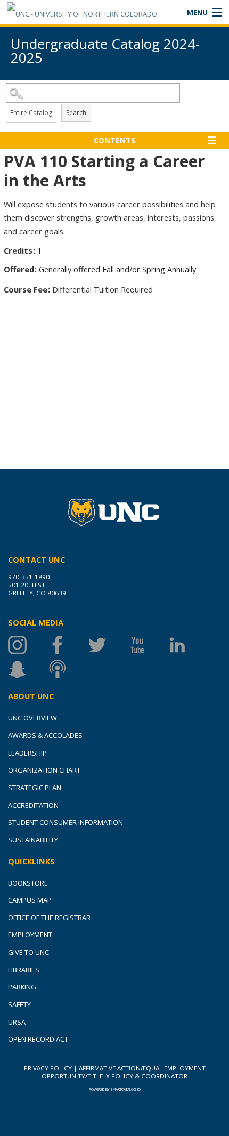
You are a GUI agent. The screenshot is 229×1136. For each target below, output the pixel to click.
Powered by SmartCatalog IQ (115, 1089)
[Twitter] (108, 645)
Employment (30, 934)
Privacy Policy (48, 1068)
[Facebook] (68, 645)
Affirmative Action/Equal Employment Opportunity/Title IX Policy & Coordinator (124, 1072)
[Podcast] (68, 669)
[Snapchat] (28, 669)
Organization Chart (44, 770)
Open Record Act (38, 1039)
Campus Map (30, 900)
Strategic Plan (34, 787)
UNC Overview (32, 718)
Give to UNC (28, 952)
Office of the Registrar (49, 917)
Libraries (23, 970)
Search (76, 112)
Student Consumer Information (65, 822)
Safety (19, 1004)
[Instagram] (28, 645)
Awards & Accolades (45, 735)
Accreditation (33, 805)
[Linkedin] (188, 645)
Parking (22, 987)
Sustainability (33, 840)
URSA (17, 1022)
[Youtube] (148, 645)
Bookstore (28, 883)
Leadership (27, 753)
